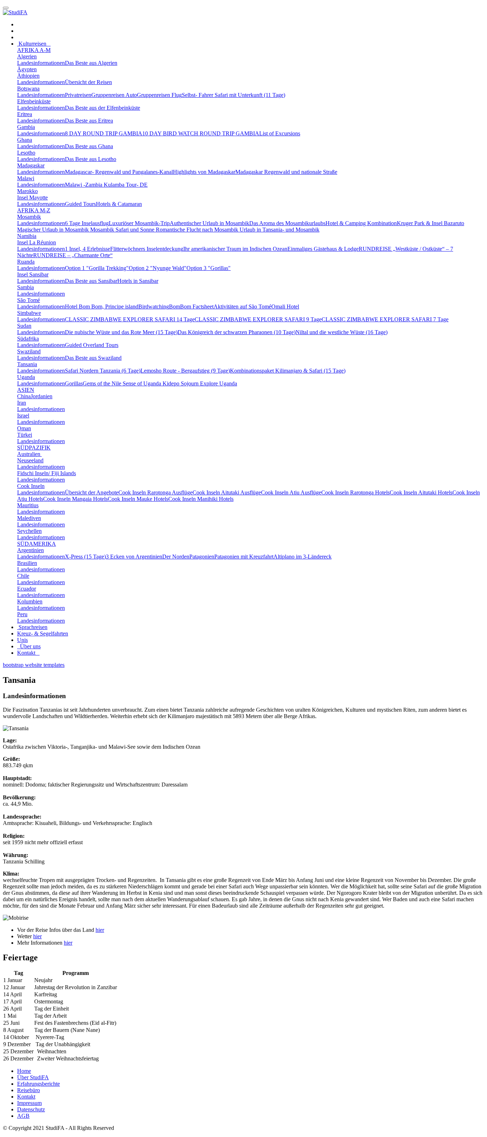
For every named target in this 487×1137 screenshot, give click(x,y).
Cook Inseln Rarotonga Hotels (355, 492)
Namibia (26, 236)
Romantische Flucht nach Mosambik (198, 230)
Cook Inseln (31, 486)
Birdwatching (153, 306)
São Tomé (28, 300)
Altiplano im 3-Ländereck (302, 557)
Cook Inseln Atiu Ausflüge (291, 492)
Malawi (25, 178)
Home (24, 1071)
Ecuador (26, 589)
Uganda (26, 377)
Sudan (24, 326)
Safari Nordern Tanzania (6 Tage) (102, 371)
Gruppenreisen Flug (159, 95)
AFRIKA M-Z (33, 210)
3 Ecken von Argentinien (134, 557)
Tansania (27, 364)
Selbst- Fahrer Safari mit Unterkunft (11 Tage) (233, 95)
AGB (23, 1116)
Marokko (27, 191)
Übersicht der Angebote (91, 492)
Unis (22, 640)
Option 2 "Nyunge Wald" (157, 268)
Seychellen (29, 531)
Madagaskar (31, 165)
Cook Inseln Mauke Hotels (138, 499)
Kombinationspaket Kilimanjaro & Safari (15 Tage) (287, 371)
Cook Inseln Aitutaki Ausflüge (227, 492)
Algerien (27, 56)
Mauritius (28, 505)
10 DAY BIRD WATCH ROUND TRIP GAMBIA (200, 133)
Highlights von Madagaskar (204, 172)
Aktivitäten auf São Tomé (242, 306)
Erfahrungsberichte (38, 1084)
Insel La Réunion (36, 242)
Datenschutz (31, 1109)
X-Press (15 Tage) (85, 557)
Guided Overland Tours (91, 345)
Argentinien (30, 550)
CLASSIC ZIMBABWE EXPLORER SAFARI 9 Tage (258, 319)
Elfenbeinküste (34, 101)
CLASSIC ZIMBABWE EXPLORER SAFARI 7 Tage (385, 319)
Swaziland (29, 351)
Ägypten (27, 69)
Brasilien (27, 563)
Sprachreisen (32, 627)
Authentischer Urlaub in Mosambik (209, 223)
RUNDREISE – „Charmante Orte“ (73, 255)
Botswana (28, 88)
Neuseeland (30, 460)
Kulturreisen (34, 44)
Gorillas (74, 383)
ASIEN (25, 390)
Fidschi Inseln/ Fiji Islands (46, 473)
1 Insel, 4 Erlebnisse (87, 249)
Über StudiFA (33, 1077)
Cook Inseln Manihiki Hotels (201, 499)
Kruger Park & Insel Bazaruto (430, 223)
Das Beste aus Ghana (89, 146)
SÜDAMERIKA (36, 544)
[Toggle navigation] (6, 8)
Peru (22, 614)
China (24, 396)
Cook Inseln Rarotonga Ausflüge (155, 492)
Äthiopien (28, 76)
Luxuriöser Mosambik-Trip (139, 223)
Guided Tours (80, 204)
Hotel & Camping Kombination (361, 223)
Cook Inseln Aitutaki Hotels (421, 492)
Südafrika (28, 339)
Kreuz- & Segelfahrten (42, 633)
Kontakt (28, 653)
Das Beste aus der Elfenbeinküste (102, 108)
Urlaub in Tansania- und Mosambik (279, 230)
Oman (24, 428)
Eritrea (24, 114)
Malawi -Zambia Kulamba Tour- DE (106, 185)
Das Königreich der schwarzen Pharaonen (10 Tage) (237, 332)
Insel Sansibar (32, 274)
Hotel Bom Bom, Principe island (101, 306)
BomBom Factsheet (191, 306)
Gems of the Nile (103, 383)
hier (100, 930)
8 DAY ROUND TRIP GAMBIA (103, 133)
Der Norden (175, 557)
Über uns (29, 646)
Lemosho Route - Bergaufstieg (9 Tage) (185, 371)
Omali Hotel (285, 306)
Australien (29, 454)
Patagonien (201, 557)
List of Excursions (279, 133)
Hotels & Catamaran (119, 204)
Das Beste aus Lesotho (90, 159)
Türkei (24, 435)
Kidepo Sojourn (181, 383)
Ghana (24, 140)
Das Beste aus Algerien (91, 63)
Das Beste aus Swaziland (93, 358)
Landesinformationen (41, 63)
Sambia (25, 287)
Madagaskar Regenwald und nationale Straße (286, 172)
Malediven (29, 518)
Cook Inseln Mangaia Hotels (75, 499)
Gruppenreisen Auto (114, 95)
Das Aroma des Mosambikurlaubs (287, 223)
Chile (23, 576)
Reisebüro (28, 1090)
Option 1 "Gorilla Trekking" (97, 268)
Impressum (29, 1103)
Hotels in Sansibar (137, 281)
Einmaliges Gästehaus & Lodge (323, 249)
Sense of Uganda (143, 383)
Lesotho (26, 153)
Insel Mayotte (32, 197)
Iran (21, 403)
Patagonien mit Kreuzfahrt (243, 557)
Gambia (26, 127)
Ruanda (26, 262)
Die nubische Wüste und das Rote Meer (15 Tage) (121, 332)
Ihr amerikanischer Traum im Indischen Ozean (235, 249)
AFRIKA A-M (34, 50)
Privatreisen (78, 95)
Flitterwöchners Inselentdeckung (146, 249)
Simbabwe (29, 313)
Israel (23, 415)
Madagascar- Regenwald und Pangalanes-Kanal (119, 172)
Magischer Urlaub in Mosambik (53, 230)
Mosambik (29, 217)
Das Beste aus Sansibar (91, 281)
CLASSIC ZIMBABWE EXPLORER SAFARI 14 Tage (130, 319)
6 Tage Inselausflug (87, 223)
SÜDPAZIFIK (34, 448)
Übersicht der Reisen (88, 82)
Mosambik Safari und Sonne (123, 230)
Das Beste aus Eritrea (89, 121)
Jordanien (41, 396)
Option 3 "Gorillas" (208, 268)
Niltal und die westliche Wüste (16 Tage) (342, 332)
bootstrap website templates (34, 665)
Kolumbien (29, 601)
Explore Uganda (218, 383)
